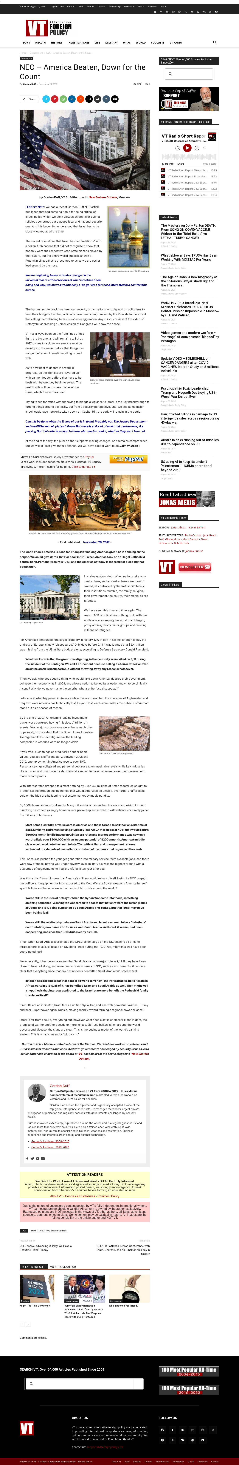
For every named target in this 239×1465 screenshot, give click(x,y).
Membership (114, 6)
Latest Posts (169, 217)
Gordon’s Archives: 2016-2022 (50, 1147)
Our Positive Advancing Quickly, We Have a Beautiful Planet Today (46, 1248)
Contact (163, 6)
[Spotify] (192, 11)
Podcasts (157, 42)
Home (23, 52)
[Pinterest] (54, 99)
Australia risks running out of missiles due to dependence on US (190, 442)
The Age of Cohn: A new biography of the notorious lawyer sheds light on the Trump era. (189, 281)
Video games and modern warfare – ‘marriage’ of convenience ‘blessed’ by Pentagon (190, 337)
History (56, 42)
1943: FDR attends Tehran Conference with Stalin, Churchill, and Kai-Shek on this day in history (123, 1250)
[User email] (43, 1159)
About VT (71, 6)
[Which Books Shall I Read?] (129, 1289)
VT (80, 1054)
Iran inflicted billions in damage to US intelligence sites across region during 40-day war (190, 418)
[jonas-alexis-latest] (187, 506)
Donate (101, 6)
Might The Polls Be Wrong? (35, 1305)
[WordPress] (210, 11)
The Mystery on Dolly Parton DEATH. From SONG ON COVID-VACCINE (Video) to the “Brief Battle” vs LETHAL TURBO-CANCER (188, 231)
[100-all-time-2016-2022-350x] (189, 1394)
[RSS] (185, 11)
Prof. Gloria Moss (169, 539)
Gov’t (26, 42)
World (141, 42)
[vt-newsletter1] (187, 573)
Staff (81, 6)
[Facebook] (161, 11)
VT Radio (176, 42)
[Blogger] (155, 11)
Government (36, 52)
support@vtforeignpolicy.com (105, 1447)
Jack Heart (209, 535)
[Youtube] (216, 11)
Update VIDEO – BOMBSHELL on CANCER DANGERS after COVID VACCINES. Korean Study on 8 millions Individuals (190, 365)
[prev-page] (22, 1324)
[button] (214, 43)
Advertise (152, 6)
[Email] (89, 99)
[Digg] (115, 99)
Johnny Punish (194, 551)
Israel (33, 1230)
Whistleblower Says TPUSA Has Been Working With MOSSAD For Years (189, 257)
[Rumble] (179, 11)
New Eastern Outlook (103, 197)
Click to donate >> (84, 466)
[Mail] (167, 11)
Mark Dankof (190, 539)
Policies (90, 6)
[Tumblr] (106, 99)
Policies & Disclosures (80, 1196)
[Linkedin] (72, 99)
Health (40, 42)
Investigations (78, 42)
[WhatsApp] (63, 99)
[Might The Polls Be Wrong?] (40, 1289)
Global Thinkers (170, 584)
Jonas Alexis (178, 527)
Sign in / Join (58, 6)
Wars (127, 42)
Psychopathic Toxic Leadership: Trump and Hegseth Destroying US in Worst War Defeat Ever (189, 392)
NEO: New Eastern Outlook (53, 1230)
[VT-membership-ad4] (189, 110)
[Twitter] (198, 11)
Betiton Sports (84, 1461)
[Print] (97, 99)
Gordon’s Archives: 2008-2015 (50, 1141)
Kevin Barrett (197, 527)
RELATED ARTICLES (33, 1266)
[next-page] (28, 1324)
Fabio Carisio (193, 535)
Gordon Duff (29, 84)
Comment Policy (108, 1196)
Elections (25, 1301)
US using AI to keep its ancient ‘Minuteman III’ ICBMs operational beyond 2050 (186, 466)
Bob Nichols (181, 543)
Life (97, 42)
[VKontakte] (204, 11)
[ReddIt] (80, 99)
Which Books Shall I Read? (123, 1305)
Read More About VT (121, 1439)
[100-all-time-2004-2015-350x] (189, 1376)
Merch (141, 6)
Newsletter (129, 6)
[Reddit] (173, 11)
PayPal (89, 457)
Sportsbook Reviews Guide (62, 1461)
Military (111, 42)
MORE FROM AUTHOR (63, 1266)
